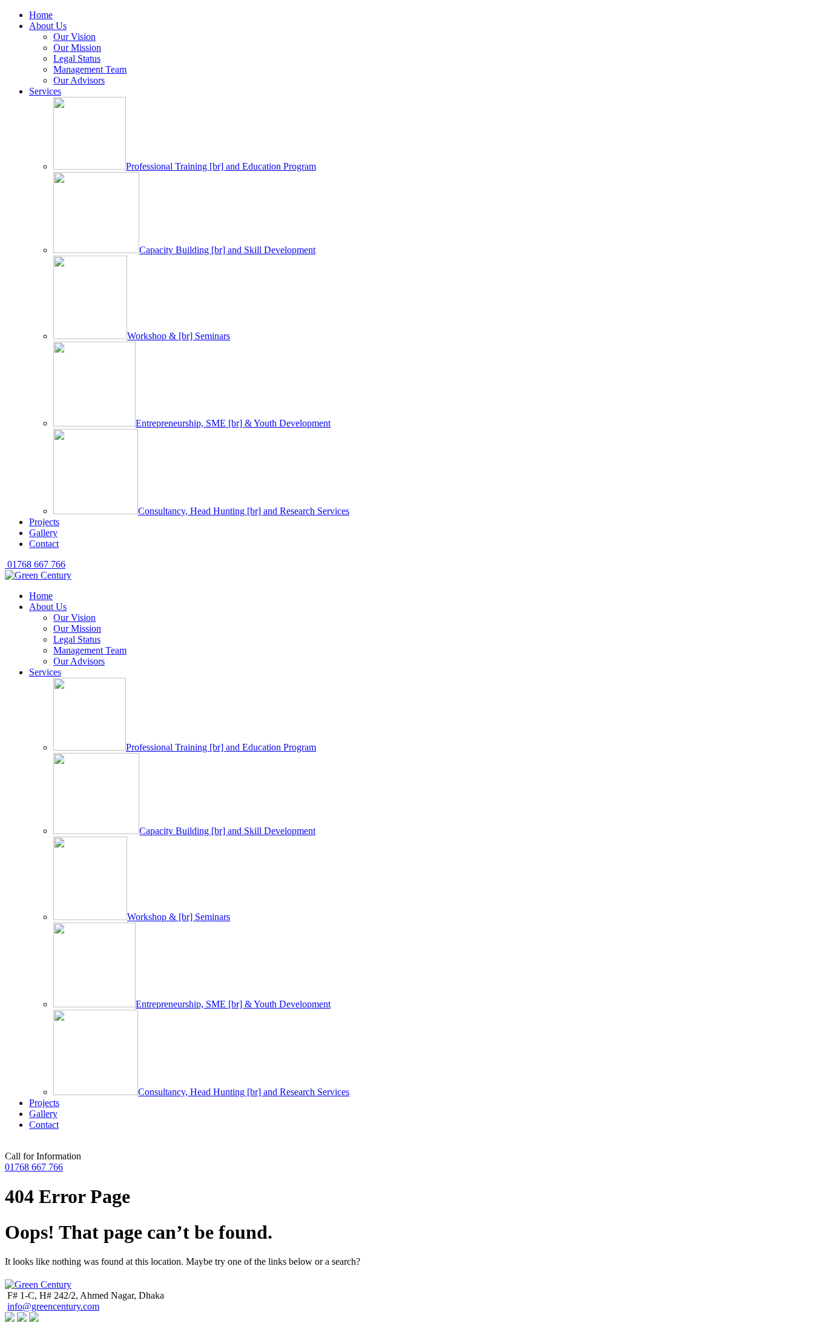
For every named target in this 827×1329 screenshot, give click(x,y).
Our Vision (74, 36)
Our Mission (77, 47)
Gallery (43, 533)
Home (41, 15)
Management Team (90, 69)
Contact (44, 544)
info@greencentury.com (53, 1306)
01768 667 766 (35, 564)
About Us (48, 26)
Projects (44, 522)
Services (45, 91)
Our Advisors (79, 80)
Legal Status (76, 58)
